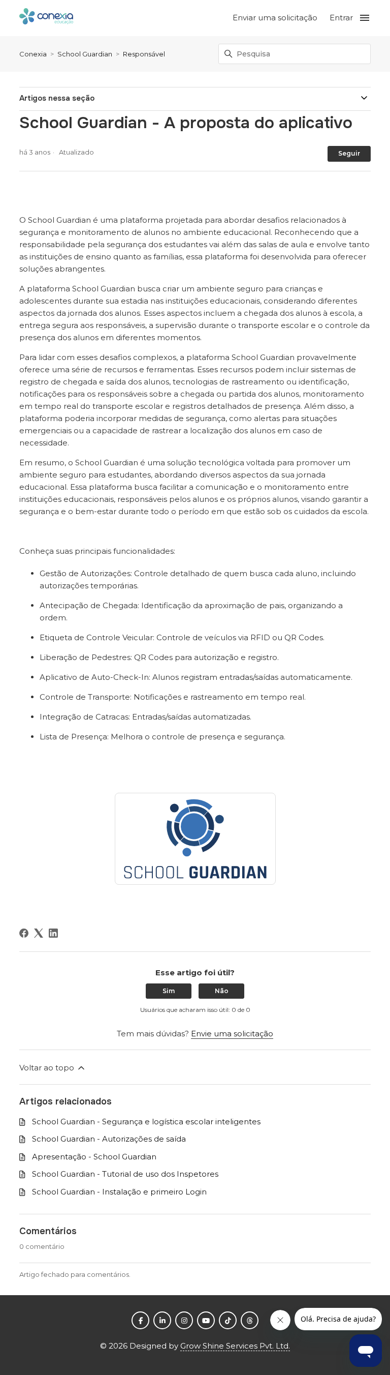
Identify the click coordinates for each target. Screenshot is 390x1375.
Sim (168, 991)
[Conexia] (46, 18)
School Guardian (84, 54)
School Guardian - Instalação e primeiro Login (119, 1192)
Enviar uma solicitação (275, 17)
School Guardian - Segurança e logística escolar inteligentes (146, 1121)
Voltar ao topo (47, 1067)
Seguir (349, 153)
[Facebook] (23, 933)
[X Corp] (38, 933)
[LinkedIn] (53, 933)
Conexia (33, 54)
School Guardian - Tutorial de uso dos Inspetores (125, 1174)
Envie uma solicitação (232, 1033)
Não (222, 991)
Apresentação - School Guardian (94, 1156)
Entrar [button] (341, 17)
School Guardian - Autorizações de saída (109, 1139)
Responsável (144, 54)
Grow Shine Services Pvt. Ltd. (235, 1346)
